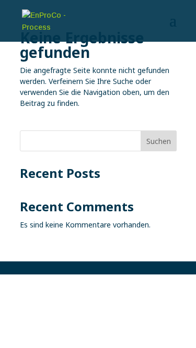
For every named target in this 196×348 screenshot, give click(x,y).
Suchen (158, 141)
